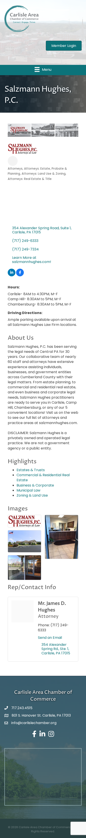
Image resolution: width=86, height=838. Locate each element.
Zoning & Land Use (32, 495)
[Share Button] (13, 161)
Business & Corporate (35, 485)
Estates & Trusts (31, 469)
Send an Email (50, 637)
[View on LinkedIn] (11, 275)
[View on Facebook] (20, 275)
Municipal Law (28, 490)
